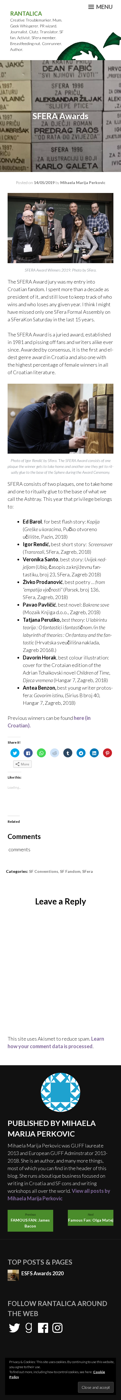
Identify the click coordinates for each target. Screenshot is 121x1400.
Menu (104, 7)
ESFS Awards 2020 (42, 1273)
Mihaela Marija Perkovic (82, 182)
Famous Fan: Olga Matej (90, 1217)
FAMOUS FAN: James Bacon (30, 1220)
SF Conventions (43, 871)
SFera (87, 871)
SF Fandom (70, 871)
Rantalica (26, 13)
